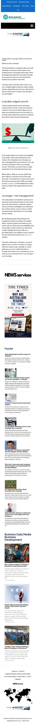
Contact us (15, 671)
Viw (18, 10)
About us (21, 671)
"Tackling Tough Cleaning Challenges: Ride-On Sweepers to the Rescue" (17, 647)
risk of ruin (28, 235)
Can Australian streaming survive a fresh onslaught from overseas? (18, 427)
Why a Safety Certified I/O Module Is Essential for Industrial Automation (17, 565)
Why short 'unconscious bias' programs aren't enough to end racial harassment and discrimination (17, 466)
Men (32, 6)
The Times (25, 6)
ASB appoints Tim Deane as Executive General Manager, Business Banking (17, 450)
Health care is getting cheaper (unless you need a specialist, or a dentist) (17, 378)
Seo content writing (10, 676)
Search (29, 676)
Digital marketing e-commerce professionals (18, 674)
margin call (12, 183)
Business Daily (24, 2)
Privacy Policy (21, 676)
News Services (12, 2)
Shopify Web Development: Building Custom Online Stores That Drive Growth (16, 606)
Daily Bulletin (6, 6)
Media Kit (18, 679)
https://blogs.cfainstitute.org (20, 148)
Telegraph (16, 6)
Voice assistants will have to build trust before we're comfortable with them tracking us (17, 514)
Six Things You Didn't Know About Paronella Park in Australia (16, 490)
